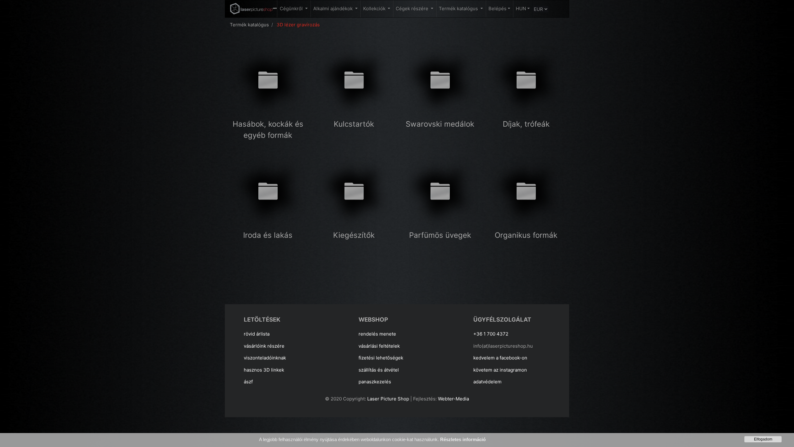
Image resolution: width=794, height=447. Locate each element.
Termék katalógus (249, 25)
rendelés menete (377, 334)
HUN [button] (521, 8)
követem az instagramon (500, 370)
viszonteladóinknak (265, 358)
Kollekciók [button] (375, 8)
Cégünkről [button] (292, 8)
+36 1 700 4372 (490, 334)
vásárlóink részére (264, 346)
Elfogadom (763, 439)
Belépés (497, 8)
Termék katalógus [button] (459, 8)
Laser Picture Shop (388, 399)
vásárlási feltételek (379, 346)
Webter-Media (453, 399)
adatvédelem (487, 382)
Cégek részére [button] (413, 8)
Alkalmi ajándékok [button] (333, 8)
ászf (248, 382)
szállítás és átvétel (379, 370)
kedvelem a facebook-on (500, 358)
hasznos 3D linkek (264, 370)
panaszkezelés (375, 382)
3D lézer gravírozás (298, 25)
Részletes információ (463, 439)
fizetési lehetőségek (381, 358)
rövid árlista (257, 334)
